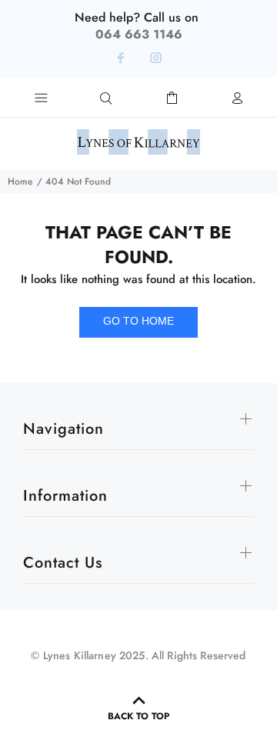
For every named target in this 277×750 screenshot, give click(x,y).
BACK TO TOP (138, 716)
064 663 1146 (138, 34)
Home (20, 181)
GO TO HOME (138, 321)
